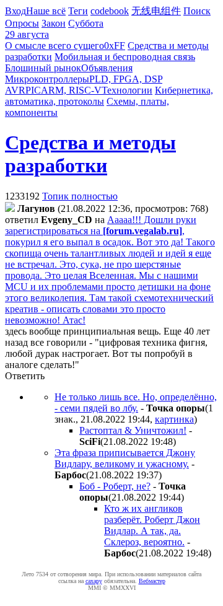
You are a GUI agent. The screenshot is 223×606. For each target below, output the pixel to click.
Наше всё (46, 11)
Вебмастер (152, 580)
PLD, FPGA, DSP (125, 79)
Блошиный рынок (43, 68)
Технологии (127, 90)
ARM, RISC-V (71, 90)
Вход (15, 11)
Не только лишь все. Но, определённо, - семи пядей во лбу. (136, 402)
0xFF (114, 45)
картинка (174, 419)
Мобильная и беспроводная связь (125, 56)
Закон (54, 23)
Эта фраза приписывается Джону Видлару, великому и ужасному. (125, 458)
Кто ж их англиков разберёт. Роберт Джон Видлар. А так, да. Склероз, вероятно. (152, 525)
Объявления (107, 68)
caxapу (93, 580)
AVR (15, 90)
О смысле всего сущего (54, 45)
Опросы (22, 23)
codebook (109, 11)
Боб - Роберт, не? (115, 486)
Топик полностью (80, 196)
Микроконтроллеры (47, 79)
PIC (33, 90)
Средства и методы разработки (90, 154)
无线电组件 (156, 11)
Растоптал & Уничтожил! (132, 430)
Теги (78, 11)
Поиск (197, 11)
